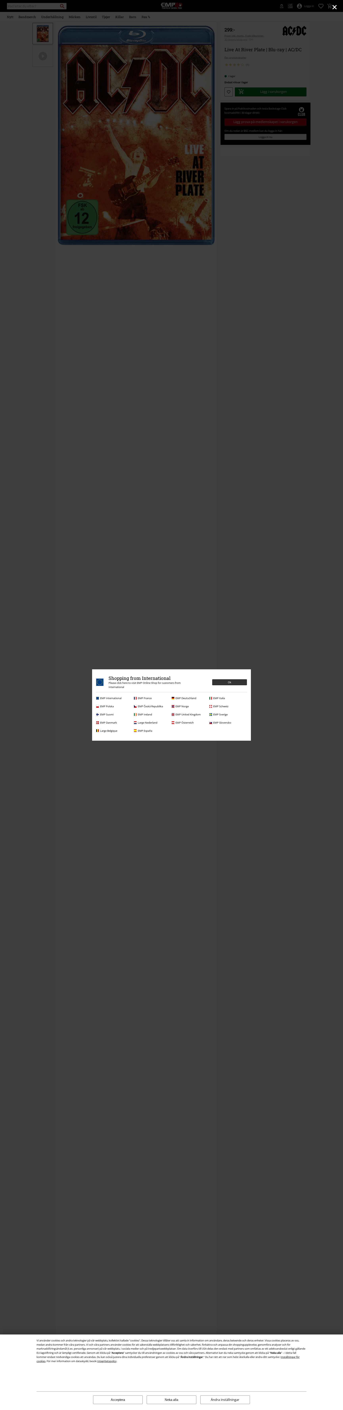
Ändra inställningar (225, 1399)
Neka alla (171, 1399)
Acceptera (118, 1399)
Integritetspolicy (107, 1361)
